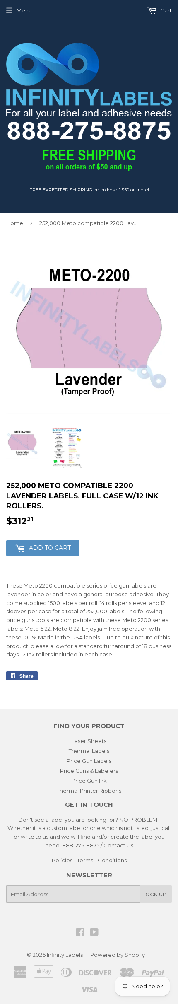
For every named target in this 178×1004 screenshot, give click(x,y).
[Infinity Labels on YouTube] (94, 933)
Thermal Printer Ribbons (89, 790)
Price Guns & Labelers (89, 770)
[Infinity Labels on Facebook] (80, 933)
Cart (165, 10)
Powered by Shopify (117, 954)
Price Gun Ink (89, 780)
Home (14, 223)
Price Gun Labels (89, 760)
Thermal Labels (89, 751)
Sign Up (156, 894)
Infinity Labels (65, 954)
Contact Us (118, 845)
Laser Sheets (89, 741)
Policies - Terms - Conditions (89, 860)
